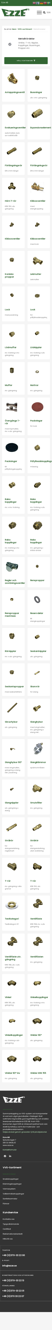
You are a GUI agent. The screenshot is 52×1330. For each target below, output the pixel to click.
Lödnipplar (36, 347)
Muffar (8, 385)
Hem (14, 29)
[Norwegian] (45, 3)
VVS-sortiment (25, 29)
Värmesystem (9, 1189)
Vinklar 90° (36, 1035)
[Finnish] (38, 3)
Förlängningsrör (13, 165)
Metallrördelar (9, 1174)
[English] (34, 3)
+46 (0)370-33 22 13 (13, 1280)
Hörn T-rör (10, 201)
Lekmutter (35, 274)
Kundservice (10, 1212)
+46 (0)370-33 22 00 (13, 1255)
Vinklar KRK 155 (38, 1073)
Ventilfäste (36, 918)
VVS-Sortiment (12, 1167)
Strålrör (9, 840)
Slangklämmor (38, 762)
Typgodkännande (11, 1224)
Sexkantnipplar (38, 651)
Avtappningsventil (15, 92)
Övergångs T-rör (12, 422)
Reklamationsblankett (12, 1234)
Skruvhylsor (11, 721)
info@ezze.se (9, 1265)
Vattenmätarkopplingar (13, 1193)
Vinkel (8, 997)
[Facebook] (5, 1156)
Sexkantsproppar (14, 686)
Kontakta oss (8, 1219)
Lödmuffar (11, 347)
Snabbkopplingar (11, 1179)
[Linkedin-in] (10, 1156)
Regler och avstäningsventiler (15, 582)
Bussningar (36, 92)
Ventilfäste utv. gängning (13, 958)
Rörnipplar (10, 651)
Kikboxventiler (37, 201)
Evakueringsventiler (15, 127)
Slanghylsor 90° (13, 762)
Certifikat (7, 1229)
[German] (41, 3)
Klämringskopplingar (12, 1184)
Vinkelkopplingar (39, 997)
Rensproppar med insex (12, 615)
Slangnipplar (11, 802)
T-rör (8, 881)
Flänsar (6, 1203)
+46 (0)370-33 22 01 (13, 1290)
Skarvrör (35, 686)
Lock (7, 309)
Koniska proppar (9, 275)
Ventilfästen (36, 956)
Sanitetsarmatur (10, 1198)
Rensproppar (37, 580)
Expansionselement (40, 127)
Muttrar (34, 385)
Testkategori (12, 918)
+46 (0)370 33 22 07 (13, 1296)
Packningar (36, 420)
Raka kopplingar (11, 501)
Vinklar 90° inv (12, 1073)
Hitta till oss (8, 1239)
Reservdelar (36, 613)
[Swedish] (49, 3)
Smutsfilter (36, 802)
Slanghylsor (36, 721)
